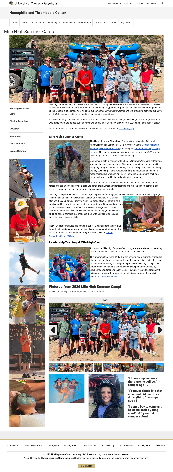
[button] (161, 300)
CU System (53, 445)
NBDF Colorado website (105, 277)
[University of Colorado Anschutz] (33, 3)
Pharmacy (53, 22)
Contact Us (12, 445)
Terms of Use (90, 445)
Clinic (39, 22)
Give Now (161, 445)
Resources (83, 22)
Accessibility (108, 445)
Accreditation (126, 445)
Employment (144, 445)
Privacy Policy (71, 445)
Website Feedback (33, 445)
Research (68, 22)
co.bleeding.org (126, 128)
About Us (26, 22)
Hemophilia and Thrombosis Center (37, 13)
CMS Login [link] (86, 466)
